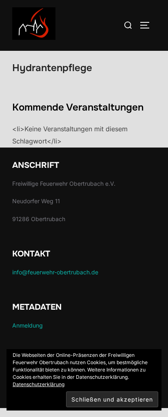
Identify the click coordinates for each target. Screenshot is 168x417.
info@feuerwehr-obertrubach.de (55, 272)
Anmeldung (27, 325)
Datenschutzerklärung (38, 384)
